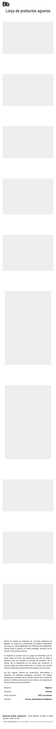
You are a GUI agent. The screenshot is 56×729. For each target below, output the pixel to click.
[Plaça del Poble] (2, 367)
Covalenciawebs (24, 722)
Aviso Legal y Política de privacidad (41, 722)
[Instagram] (31, 726)
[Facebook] (26, 726)
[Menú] (52, 4)
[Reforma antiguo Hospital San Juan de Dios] (54, 367)
